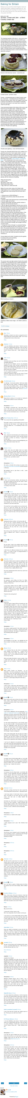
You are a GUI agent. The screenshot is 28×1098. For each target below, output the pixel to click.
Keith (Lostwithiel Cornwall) (10, 1009)
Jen (5, 478)
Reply (5, 339)
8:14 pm (11, 927)
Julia (5, 357)
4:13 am (9, 600)
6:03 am (12, 405)
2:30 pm (11, 882)
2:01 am (14, 893)
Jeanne (5, 448)
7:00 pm (8, 433)
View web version (14, 1085)
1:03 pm (10, 858)
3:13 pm (12, 683)
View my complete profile (11, 1091)
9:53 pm (19, 1009)
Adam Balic (6, 927)
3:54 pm (14, 993)
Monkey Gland (7, 396)
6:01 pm (11, 753)
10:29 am (12, 842)
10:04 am (16, 417)
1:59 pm (12, 812)
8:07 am (11, 539)
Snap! (5, 650)
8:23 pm (12, 709)
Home (14, 1083)
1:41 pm (8, 668)
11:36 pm (13, 396)
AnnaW (5, 491)
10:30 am (12, 850)
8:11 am (11, 697)
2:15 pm (11, 491)
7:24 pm (10, 344)
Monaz (5, 648)
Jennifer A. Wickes (8, 893)
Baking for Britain (10, 4)
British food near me (15, 1038)
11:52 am (8, 478)
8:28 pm (12, 976)
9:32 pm (13, 381)
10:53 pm (11, 519)
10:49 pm (11, 559)
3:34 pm (12, 820)
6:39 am (10, 942)
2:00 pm (9, 648)
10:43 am (12, 1045)
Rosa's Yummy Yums (8, 417)
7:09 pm (8, 333)
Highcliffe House (8, 993)
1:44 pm (12, 830)
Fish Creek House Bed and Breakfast (12, 466)
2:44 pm (8, 357)
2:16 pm (9, 448)
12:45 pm (9, 906)
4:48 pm (16, 1019)
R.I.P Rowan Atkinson (9, 1019)
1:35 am (12, 578)
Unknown (6, 519)
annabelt (6, 942)
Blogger (16, 1096)
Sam (5, 333)
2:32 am (12, 638)
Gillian (5, 600)
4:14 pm (12, 626)
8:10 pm (10, 788)
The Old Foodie (7, 381)
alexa (5, 668)
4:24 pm (12, 1032)
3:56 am (12, 463)
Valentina (6, 344)
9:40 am (12, 770)
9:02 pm (10, 956)
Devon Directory (7, 949)
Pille (5, 433)
